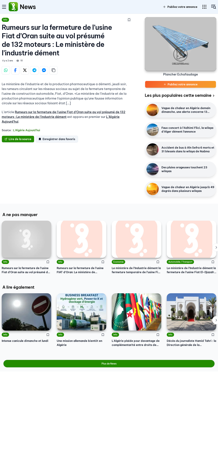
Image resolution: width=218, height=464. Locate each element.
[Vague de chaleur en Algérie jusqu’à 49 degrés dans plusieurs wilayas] (152, 189)
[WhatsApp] (6, 70)
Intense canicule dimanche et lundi (25, 341)
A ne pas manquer (19, 214)
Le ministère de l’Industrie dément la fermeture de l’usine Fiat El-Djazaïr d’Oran (191, 270)
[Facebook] (15, 70)
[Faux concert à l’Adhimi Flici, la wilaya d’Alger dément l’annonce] (152, 130)
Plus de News (109, 363)
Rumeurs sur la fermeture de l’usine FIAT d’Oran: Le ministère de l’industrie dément (80, 270)
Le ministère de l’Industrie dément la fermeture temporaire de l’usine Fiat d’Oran (136, 270)
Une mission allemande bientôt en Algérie (79, 343)
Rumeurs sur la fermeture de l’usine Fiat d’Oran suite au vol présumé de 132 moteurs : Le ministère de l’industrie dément (26, 270)
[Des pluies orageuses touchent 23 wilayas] (152, 169)
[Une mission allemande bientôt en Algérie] (81, 311)
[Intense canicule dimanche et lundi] (26, 311)
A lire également (18, 287)
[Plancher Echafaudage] (180, 44)
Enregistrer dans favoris (59, 139)
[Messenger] (44, 70)
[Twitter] (25, 70)
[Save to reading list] (129, 19)
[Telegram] (34, 70)
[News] (13, 7)
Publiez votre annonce (182, 7)
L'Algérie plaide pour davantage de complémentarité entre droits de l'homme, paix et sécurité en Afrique (136, 343)
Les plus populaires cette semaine (178, 95)
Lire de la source (20, 139)
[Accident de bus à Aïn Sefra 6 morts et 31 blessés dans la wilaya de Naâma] (152, 149)
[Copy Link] (53, 70)
